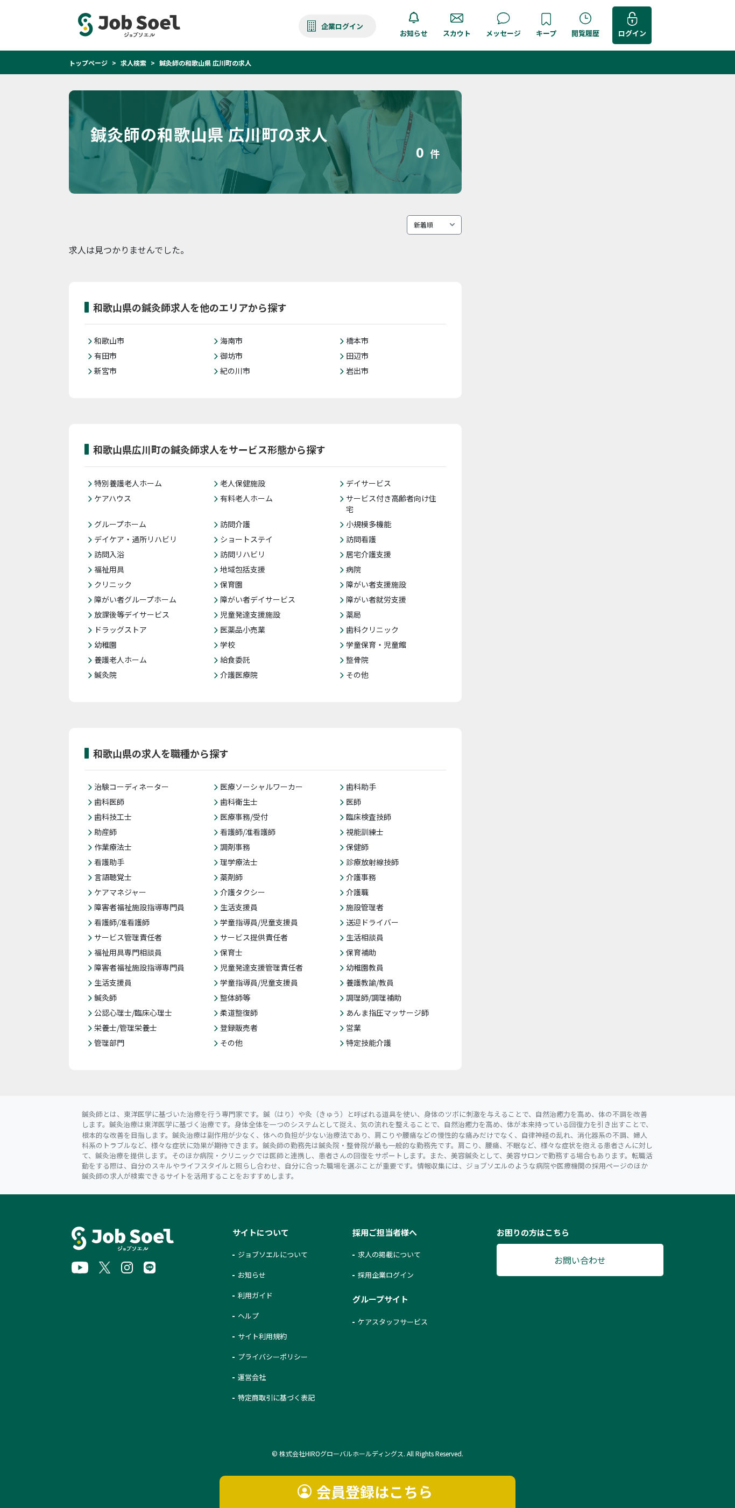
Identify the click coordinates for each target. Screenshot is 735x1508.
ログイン (632, 33)
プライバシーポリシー (273, 1356)
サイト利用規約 (262, 1336)
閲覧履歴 (585, 33)
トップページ (88, 62)
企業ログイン (342, 26)
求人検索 (133, 62)
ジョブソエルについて (273, 1254)
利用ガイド (255, 1295)
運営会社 (252, 1377)
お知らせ (414, 33)
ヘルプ (248, 1316)
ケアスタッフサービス (393, 1321)
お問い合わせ (580, 1260)
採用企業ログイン (386, 1275)
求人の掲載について (389, 1254)
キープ (546, 33)
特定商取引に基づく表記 (276, 1397)
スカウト (457, 33)
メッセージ (503, 33)
